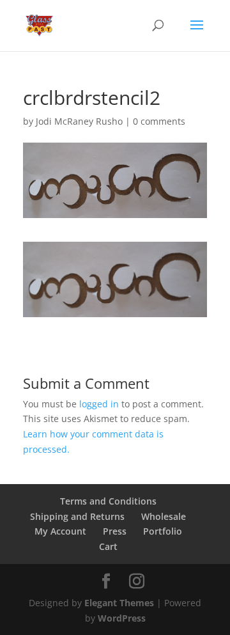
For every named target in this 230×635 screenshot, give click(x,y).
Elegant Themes (119, 603)
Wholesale (163, 516)
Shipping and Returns (77, 516)
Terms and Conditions (108, 501)
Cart (108, 546)
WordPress (122, 618)
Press (114, 531)
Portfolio (162, 531)
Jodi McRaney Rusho (79, 121)
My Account (60, 531)
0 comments (159, 121)
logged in (99, 404)
